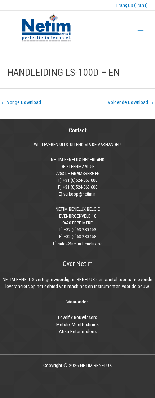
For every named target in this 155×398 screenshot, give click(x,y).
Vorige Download (21, 102)
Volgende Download (131, 102)
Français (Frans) (132, 5)
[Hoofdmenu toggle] (140, 28)
